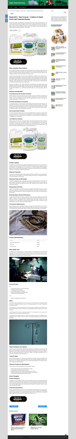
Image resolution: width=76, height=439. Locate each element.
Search (52, 10)
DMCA (40, 437)
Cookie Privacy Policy (45, 437)
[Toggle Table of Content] (19, 30)
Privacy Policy (36, 437)
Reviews (15, 7)
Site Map (60, 437)
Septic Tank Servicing (17, 3)
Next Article (42, 406)
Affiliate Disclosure (55, 437)
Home (11, 7)
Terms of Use (31, 437)
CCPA (51, 437)
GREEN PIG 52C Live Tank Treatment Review (36, 428)
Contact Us (65, 437)
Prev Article (14, 406)
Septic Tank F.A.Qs (22, 7)
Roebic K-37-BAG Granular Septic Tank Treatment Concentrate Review (18, 428)
